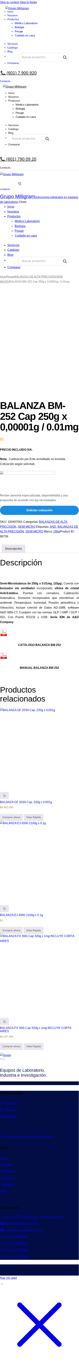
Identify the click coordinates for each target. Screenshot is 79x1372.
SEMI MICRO (26, 526)
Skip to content (9, 2)
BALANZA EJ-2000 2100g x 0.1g (21, 915)
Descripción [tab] (13, 548)
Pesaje (10, 276)
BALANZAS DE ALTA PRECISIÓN (35, 276)
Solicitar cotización (39, 510)
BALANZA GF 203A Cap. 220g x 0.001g (26, 802)
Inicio (3, 276)
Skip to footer (28, 2)
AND (53, 526)
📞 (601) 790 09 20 (18, 159)
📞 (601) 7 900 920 (18, 73)
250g (56, 531)
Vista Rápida (33, 817)
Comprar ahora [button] (11, 817)
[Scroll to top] (2, 1282)
